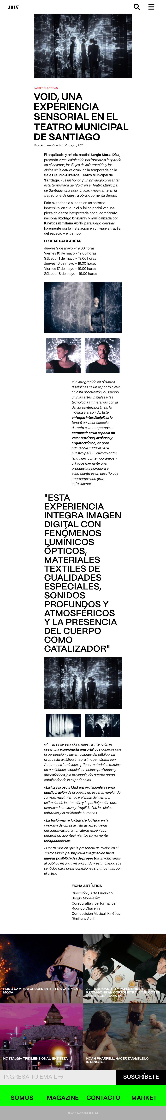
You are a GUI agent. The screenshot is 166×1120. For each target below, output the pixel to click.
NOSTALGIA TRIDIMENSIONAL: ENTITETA (35, 1058)
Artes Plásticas (46, 88)
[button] (151, 7)
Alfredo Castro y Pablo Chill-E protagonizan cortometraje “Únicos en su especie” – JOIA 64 (123, 992)
